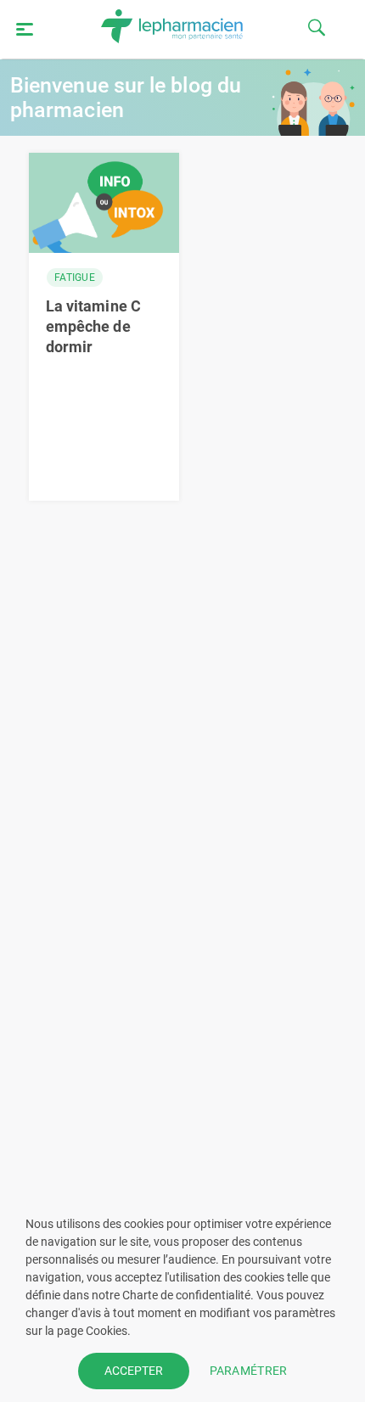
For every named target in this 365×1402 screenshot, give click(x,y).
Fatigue (74, 277)
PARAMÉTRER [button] (249, 1370)
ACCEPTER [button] (133, 1370)
